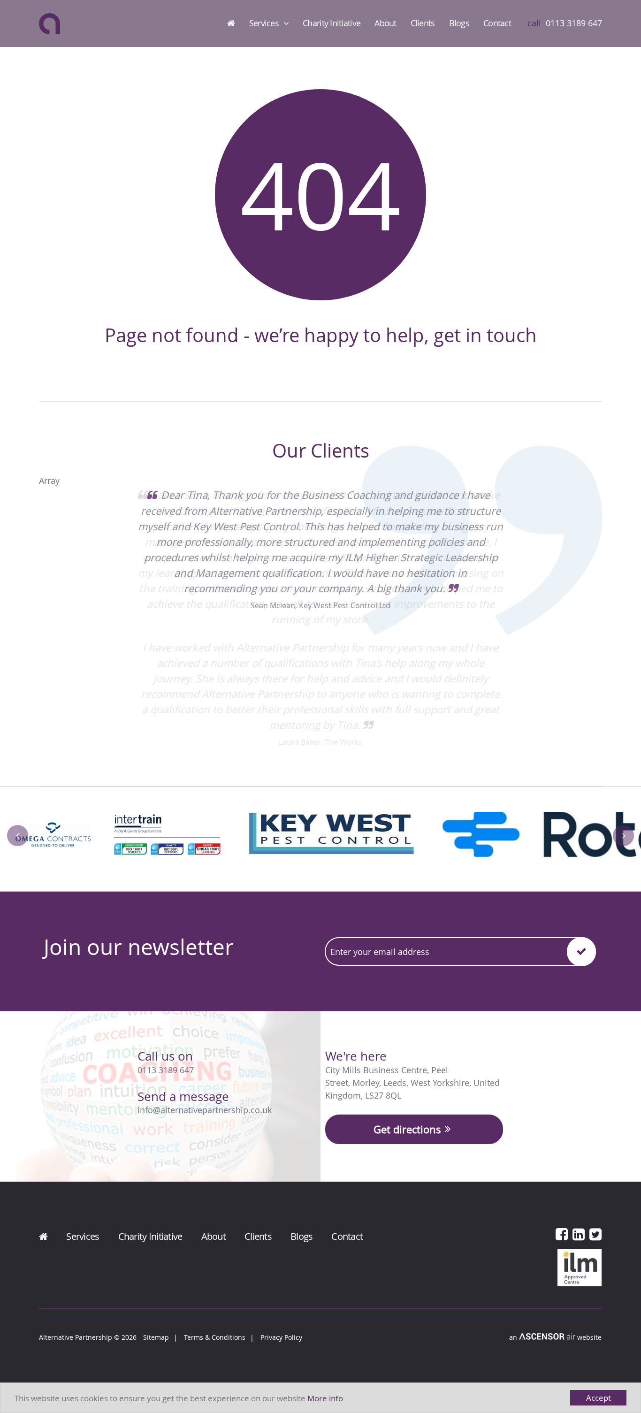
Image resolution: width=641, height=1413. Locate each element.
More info (325, 1398)
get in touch (485, 335)
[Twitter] (595, 1234)
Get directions (407, 1129)
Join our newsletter (139, 947)
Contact (497, 23)
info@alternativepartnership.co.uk (204, 1109)
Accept (598, 1397)
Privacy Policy (281, 1337)
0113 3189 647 (165, 1070)
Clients (423, 23)
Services (264, 23)
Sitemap (156, 1337)
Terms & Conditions (214, 1337)
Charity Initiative (331, 23)
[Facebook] (562, 1234)
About (385, 23)
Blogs (459, 23)
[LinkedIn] (578, 1234)
